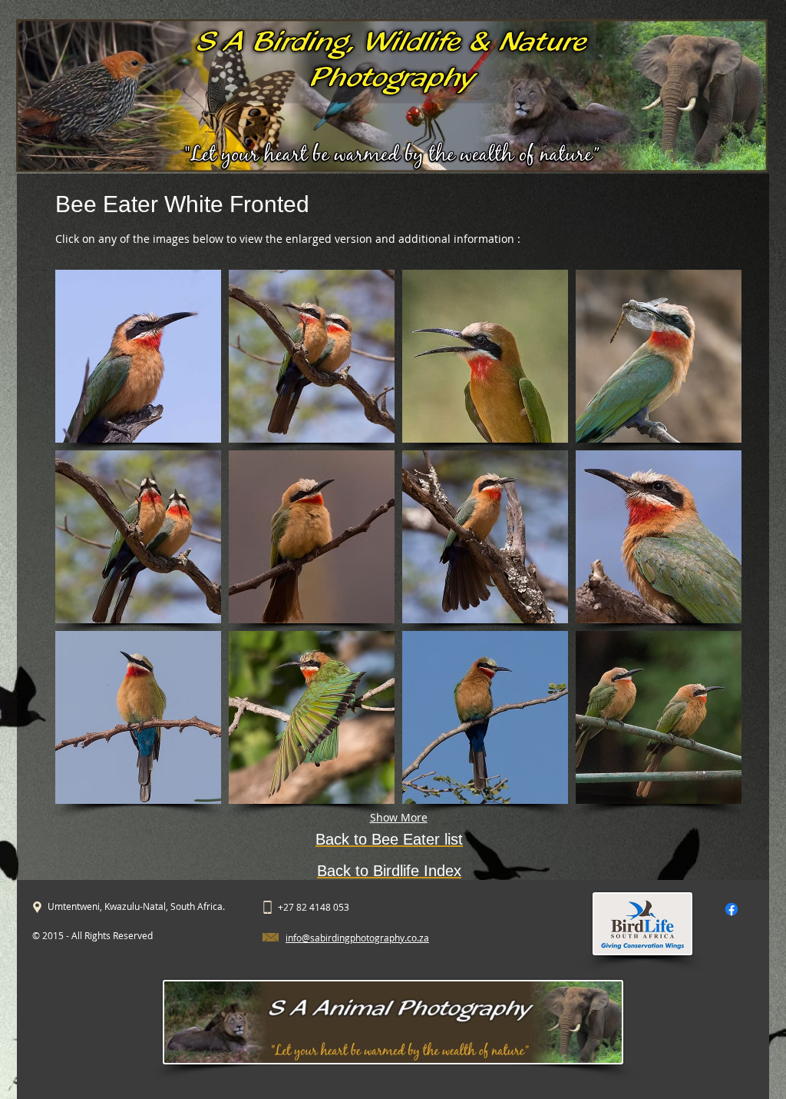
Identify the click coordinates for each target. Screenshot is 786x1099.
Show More (399, 817)
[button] (138, 356)
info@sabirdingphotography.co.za (357, 937)
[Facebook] (731, 909)
